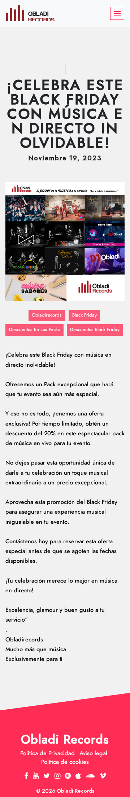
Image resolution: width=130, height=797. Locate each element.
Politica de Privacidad (47, 753)
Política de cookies (65, 762)
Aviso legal (93, 753)
